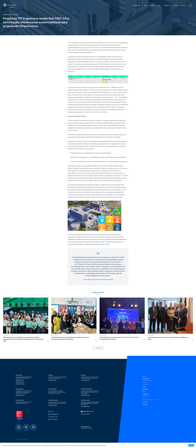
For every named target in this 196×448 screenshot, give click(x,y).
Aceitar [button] (191, 445)
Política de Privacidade (69, 445)
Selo (106, 43)
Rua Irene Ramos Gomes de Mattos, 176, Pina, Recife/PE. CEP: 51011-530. (24, 377)
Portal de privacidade (85, 414)
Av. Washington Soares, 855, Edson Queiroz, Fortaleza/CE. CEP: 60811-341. (57, 377)
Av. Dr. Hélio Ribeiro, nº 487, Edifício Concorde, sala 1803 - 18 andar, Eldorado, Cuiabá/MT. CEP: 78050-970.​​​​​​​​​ (56, 392)
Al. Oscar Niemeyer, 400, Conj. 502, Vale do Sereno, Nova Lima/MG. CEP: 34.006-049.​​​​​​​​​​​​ (57, 402)
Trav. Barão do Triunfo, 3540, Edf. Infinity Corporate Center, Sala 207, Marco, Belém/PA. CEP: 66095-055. (24, 392)
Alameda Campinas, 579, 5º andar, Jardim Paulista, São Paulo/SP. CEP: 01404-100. (90, 377)
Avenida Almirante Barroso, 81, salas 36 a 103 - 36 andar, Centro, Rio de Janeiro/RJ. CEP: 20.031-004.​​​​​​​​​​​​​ (89, 392)
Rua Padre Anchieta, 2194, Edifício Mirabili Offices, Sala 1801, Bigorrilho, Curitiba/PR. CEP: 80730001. (90, 403)
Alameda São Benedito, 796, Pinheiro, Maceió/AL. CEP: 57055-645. (23, 402)
